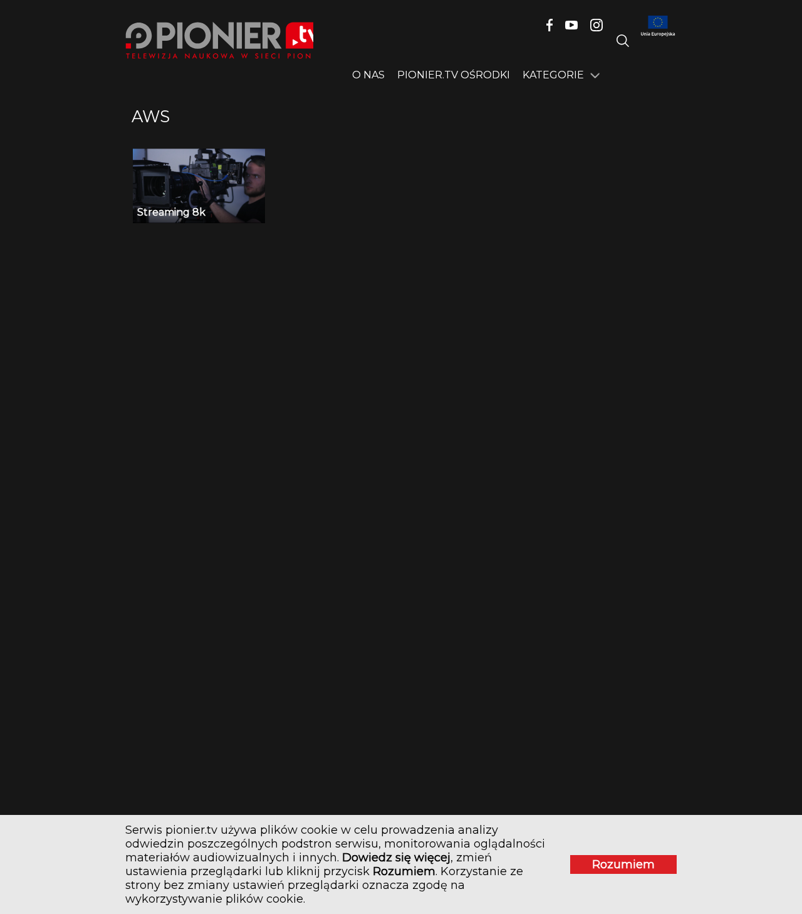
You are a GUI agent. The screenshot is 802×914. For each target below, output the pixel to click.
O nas (368, 75)
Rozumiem (623, 864)
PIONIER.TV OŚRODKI (453, 75)
